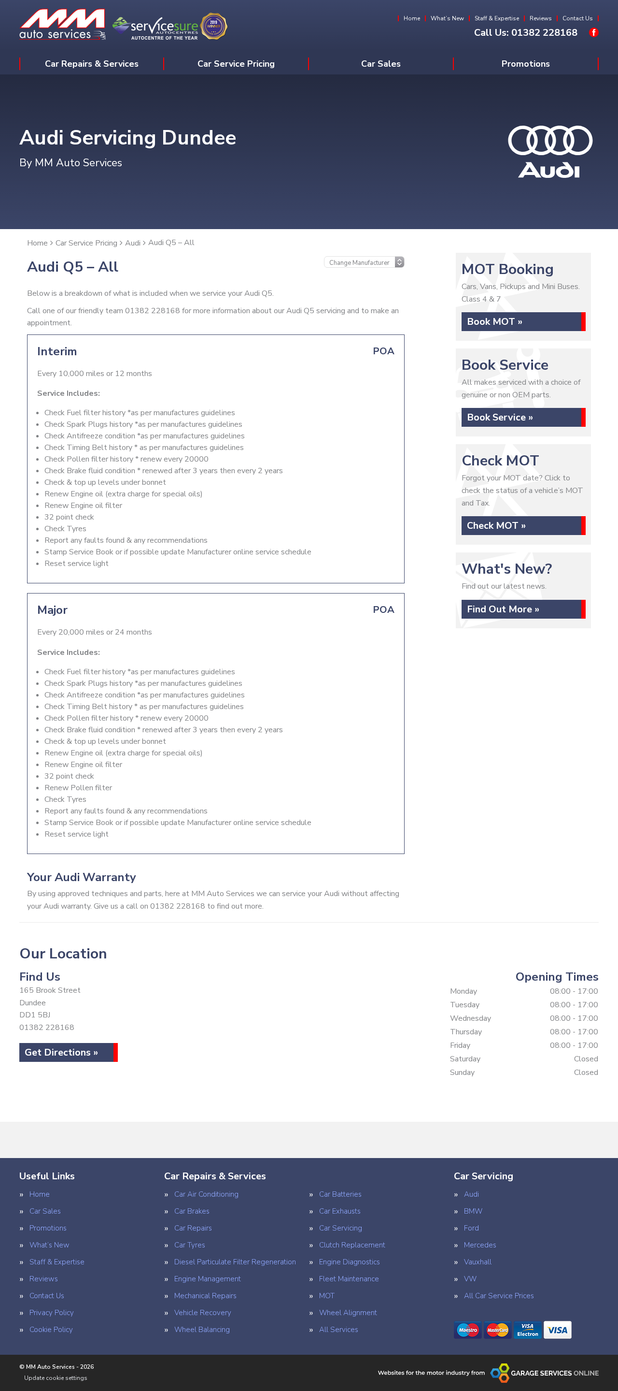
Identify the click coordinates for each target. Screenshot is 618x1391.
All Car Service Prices (499, 1296)
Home (412, 18)
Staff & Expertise (497, 18)
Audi (471, 1194)
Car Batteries (340, 1194)
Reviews (541, 18)
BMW (473, 1211)
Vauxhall (478, 1262)
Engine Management (207, 1279)
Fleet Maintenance (349, 1279)
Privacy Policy (51, 1313)
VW (470, 1279)
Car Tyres (189, 1245)
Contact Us (577, 18)
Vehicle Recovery (202, 1313)
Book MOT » (494, 321)
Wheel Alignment (348, 1313)
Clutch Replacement (352, 1245)
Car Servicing (340, 1228)
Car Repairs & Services (92, 64)
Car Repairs (193, 1228)
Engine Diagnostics (349, 1262)
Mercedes (480, 1245)
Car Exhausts (340, 1211)
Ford (471, 1228)
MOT (327, 1296)
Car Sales (381, 64)
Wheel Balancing (202, 1329)
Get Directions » (61, 1052)
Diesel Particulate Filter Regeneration (235, 1262)
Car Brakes (192, 1211)
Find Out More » (503, 609)
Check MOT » (496, 525)
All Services (338, 1329)
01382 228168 (525, 33)
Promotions (526, 64)
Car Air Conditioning (206, 1194)
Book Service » (500, 417)
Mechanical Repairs (205, 1296)
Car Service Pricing (236, 64)
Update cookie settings (55, 1378)
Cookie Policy (51, 1329)
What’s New (447, 18)
